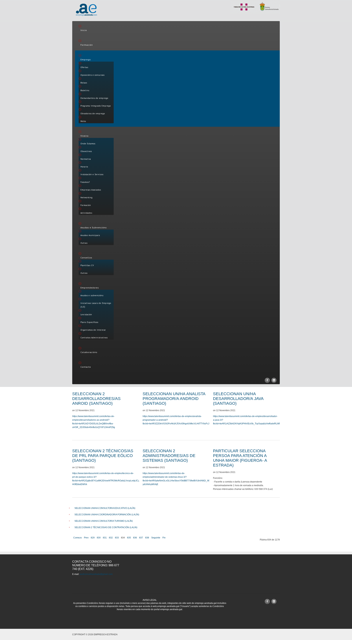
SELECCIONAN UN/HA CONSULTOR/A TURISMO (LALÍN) (103, 521)
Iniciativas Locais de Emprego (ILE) (95, 305)
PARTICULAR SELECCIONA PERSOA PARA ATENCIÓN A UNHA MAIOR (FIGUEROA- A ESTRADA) (240, 458)
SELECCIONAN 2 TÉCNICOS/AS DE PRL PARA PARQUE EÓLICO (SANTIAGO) (102, 456)
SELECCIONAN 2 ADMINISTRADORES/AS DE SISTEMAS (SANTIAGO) (169, 456)
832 (111, 537)
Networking (86, 197)
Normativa (85, 159)
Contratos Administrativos (94, 337)
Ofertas (84, 67)
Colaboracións (88, 352)
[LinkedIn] (273, 380)
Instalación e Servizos (91, 174)
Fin (164, 537)
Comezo (77, 537)
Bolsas (83, 82)
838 (147, 537)
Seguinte (155, 537)
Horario (84, 166)
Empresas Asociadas (90, 190)
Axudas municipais (90, 235)
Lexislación (86, 314)
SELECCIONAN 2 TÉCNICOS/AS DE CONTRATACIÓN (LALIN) (105, 527)
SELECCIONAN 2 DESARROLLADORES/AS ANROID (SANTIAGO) (96, 399)
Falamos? (85, 182)
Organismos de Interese (93, 330)
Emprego (85, 59)
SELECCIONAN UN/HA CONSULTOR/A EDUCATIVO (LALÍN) (104, 508)
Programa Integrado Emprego (95, 106)
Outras (83, 243)
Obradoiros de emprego (92, 113)
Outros (83, 273)
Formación (86, 44)
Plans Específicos (89, 322)
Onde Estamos (87, 143)
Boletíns (84, 90)
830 (99, 537)
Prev (86, 537)
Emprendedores (89, 287)
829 (93, 537)
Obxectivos (86, 151)
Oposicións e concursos (92, 75)
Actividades (86, 213)
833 (117, 537)
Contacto (85, 366)
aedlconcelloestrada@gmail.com (96, 574)
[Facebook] (267, 380)
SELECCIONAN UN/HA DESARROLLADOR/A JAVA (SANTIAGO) (238, 399)
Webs (83, 121)
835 (129, 537)
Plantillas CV (87, 265)
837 (141, 537)
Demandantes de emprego (94, 98)
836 (135, 537)
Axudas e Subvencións (93, 227)
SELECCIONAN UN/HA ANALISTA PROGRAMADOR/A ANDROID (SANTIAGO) (174, 399)
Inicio (83, 30)
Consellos (86, 257)
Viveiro (84, 135)
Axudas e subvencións (91, 295)
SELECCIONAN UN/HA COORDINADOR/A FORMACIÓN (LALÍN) (106, 514)
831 (105, 537)
